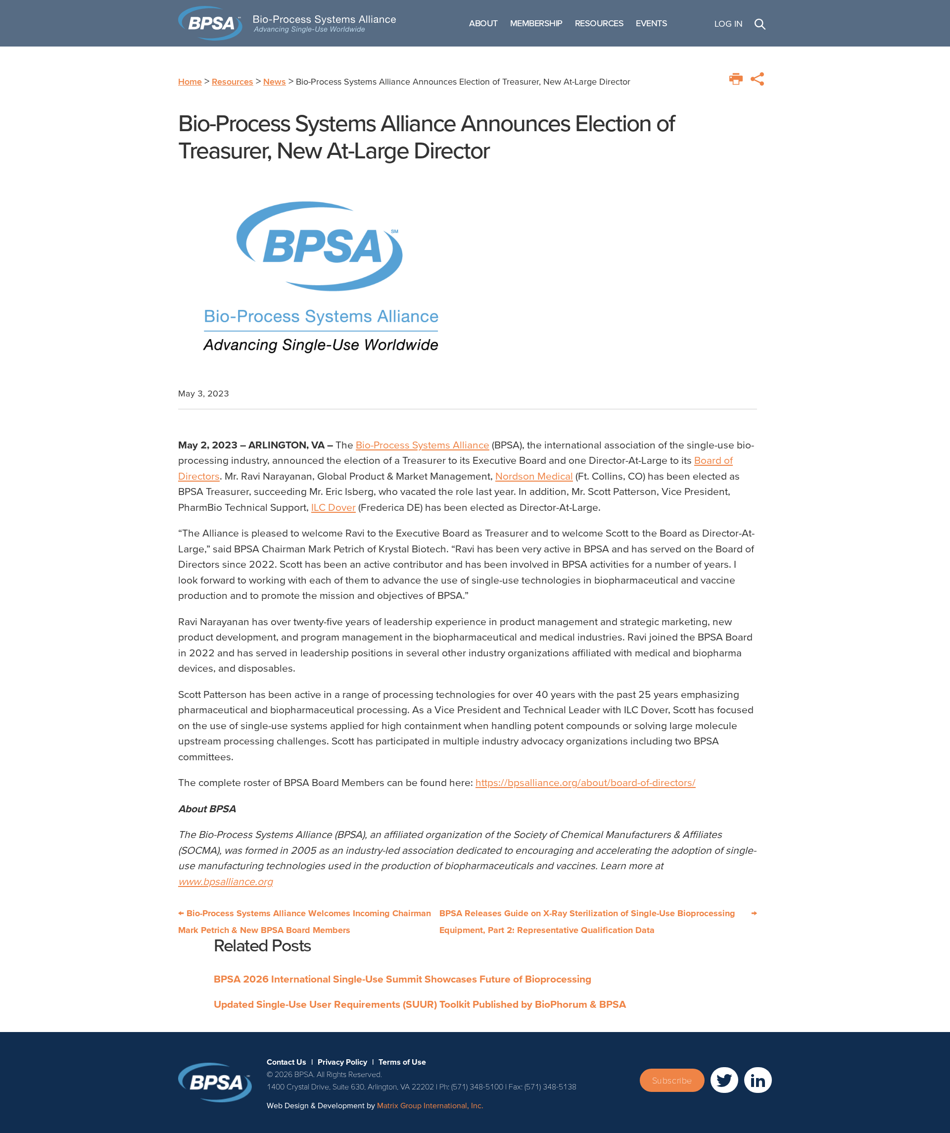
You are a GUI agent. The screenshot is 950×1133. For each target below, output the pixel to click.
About (483, 23)
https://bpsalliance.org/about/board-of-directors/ (585, 782)
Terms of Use (402, 1061)
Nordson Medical (534, 476)
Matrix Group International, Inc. (430, 1105)
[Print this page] (736, 79)
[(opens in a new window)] (724, 1080)
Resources (599, 23)
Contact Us (286, 1061)
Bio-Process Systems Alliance (422, 444)
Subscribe (672, 1080)
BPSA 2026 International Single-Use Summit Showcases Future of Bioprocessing (402, 979)
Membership (536, 23)
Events (651, 23)
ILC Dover (333, 507)
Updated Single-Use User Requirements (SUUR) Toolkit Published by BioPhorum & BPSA (420, 1004)
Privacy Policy (342, 1061)
